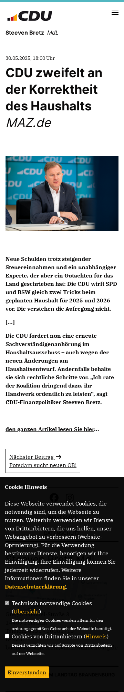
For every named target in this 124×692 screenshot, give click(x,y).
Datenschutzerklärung (35, 586)
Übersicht (26, 611)
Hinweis (96, 636)
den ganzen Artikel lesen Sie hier (50, 429)
